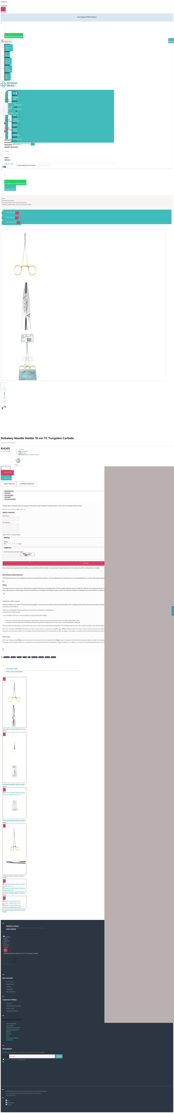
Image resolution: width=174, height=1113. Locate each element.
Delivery (7, 497)
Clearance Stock (16, 98)
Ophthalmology (17, 139)
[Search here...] (6, 89)
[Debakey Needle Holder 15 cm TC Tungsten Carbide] (7, 942)
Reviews (7, 493)
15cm (24, 657)
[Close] (2, 20)
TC (29, 657)
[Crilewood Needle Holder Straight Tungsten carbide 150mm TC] (14, 805)
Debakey (6, 657)
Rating (6, 542)
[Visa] (8, 1101)
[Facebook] (5, 26)
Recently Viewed (12, 926)
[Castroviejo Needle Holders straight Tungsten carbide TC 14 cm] (14, 759)
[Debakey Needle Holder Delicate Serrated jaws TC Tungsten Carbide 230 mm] (14, 851)
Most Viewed (11, 929)
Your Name (6, 516)
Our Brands (9, 495)
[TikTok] (8, 1080)
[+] (139, 744)
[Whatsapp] (5, 32)
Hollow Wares (15, 130)
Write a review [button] (11, 442)
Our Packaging (10, 499)
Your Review (6, 522)
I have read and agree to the (14, 1059)
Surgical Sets (15, 114)
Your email (6, 1056)
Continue (86, 563)
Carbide (41, 657)
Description (9, 491)
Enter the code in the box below (13, 552)
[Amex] (7, 1108)
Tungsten (34, 657)
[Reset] (3, 9)
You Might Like (11, 668)
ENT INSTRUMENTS (17, 104)
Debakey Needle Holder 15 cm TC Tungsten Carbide (16, 204)
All (14, 93)
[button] (9, 47)
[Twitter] (5, 28)
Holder (19, 657)
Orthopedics (16, 135)
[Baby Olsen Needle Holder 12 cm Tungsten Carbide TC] (14, 704)
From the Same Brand (14, 671)
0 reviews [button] (3, 442)
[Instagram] (5, 30)
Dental (15, 125)
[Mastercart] (10, 1103)
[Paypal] (8, 1105)
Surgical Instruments (16, 120)
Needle (13, 657)
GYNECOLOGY (17, 109)
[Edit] (1, 92)
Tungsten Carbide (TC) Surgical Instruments (14, 202)
